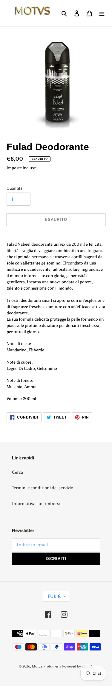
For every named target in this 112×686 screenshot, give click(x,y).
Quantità (14, 188)
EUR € (54, 596)
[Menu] (102, 13)
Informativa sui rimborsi (36, 503)
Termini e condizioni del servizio (42, 487)
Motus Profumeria (46, 666)
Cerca (17, 472)
